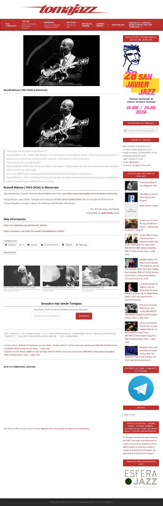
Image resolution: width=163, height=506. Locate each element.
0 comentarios (71, 336)
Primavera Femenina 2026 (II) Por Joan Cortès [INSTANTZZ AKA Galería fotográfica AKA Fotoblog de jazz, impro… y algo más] (141, 311)
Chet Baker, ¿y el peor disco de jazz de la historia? (149, 197)
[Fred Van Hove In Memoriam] (100, 276)
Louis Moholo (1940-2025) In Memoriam (59, 288)
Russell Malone (49, 336)
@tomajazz (134, 162)
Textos (88, 334)
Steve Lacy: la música (149, 206)
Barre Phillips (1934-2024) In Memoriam (20, 288)
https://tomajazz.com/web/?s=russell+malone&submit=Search (34, 231)
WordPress (109, 502)
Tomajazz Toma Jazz (141, 165)
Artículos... (66, 334)
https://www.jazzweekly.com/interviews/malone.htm (92, 193)
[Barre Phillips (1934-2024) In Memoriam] (22, 276)
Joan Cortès (35, 336)
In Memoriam (78, 334)
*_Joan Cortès (53, 334)
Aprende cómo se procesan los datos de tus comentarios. (65, 429)
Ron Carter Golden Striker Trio (71, 199)
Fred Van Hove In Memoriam (93, 288)
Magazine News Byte (87, 502)
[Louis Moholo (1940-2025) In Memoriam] (61, 276)
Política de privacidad (57, 502)
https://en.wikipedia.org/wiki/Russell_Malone (25, 225)
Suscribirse (84, 316)
